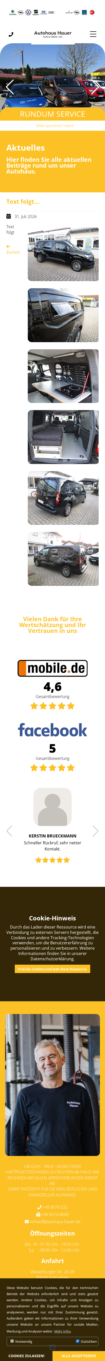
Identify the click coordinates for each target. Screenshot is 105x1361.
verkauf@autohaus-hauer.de (55, 1221)
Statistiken (88, 1341)
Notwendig (23, 1341)
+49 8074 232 (55, 1207)
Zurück (13, 252)
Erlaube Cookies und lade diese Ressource (52, 969)
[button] (99, 87)
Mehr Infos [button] (62, 1331)
